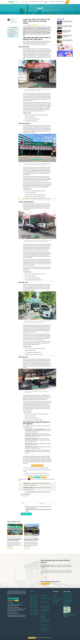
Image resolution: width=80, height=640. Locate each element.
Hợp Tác (55, 602)
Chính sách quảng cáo (68, 602)
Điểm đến (32, 591)
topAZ (26, 10)
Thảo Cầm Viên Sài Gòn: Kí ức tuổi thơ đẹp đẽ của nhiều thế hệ (67, 40)
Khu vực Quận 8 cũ (34, 607)
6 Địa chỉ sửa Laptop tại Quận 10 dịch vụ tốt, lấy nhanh (38, 198)
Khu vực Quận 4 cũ (34, 600)
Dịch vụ (30, 10)
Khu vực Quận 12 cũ (34, 614)
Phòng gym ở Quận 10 (30, 473)
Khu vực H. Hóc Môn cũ (45, 622)
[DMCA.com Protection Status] (32, 637)
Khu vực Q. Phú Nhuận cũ (45, 599)
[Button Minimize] (9, 27)
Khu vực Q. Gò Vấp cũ (45, 609)
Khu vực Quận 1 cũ (34, 595)
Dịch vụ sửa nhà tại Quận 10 (31, 467)
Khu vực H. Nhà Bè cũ (45, 619)
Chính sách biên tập (68, 598)
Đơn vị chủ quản (56, 600)
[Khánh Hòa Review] (65, 611)
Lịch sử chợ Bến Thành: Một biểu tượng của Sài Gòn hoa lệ (67, 26)
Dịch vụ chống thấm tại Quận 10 (32, 469)
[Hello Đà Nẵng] (65, 609)
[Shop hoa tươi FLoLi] (65, 47)
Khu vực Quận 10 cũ (34, 611)
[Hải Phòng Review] (69, 611)
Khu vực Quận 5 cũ (34, 602)
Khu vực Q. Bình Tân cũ (45, 612)
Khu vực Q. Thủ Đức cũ (45, 605)
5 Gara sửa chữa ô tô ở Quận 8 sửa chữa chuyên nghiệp (14, 539)
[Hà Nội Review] (65, 607)
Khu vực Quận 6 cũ (34, 604)
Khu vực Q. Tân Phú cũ (45, 607)
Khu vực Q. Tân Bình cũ (45, 603)
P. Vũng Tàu (43, 614)
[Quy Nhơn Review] (69, 607)
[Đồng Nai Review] (69, 610)
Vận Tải (33, 10)
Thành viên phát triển (57, 599)
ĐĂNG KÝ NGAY (45, 583)
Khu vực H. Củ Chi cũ (45, 628)
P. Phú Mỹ (43, 618)
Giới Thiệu (55, 595)
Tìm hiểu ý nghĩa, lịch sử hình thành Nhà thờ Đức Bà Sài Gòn (67, 21)
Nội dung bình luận (26, 494)
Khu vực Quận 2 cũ (34, 597)
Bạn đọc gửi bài (67, 603)
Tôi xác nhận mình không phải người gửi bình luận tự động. (38, 510)
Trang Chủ (22, 10)
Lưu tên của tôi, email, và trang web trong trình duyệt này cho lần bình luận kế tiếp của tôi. (38, 507)
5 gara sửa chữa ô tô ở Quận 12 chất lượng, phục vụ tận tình (31, 539)
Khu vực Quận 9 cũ (34, 609)
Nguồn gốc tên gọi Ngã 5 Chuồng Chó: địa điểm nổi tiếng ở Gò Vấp (66, 31)
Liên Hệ (54, 597)
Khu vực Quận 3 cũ (34, 598)
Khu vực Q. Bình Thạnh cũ (44, 596)
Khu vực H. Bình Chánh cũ (44, 625)
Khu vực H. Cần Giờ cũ (45, 631)
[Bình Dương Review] (68, 609)
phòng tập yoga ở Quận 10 (31, 475)
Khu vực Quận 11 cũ (34, 612)
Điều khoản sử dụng (68, 596)
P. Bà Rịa (43, 616)
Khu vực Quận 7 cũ (34, 605)
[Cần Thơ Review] (65, 610)
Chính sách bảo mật (68, 594)
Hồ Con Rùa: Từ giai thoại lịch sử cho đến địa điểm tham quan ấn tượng (67, 36)
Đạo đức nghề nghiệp (68, 600)
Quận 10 (24, 25)
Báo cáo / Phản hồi (68, 593)
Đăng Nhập (67, 2)
